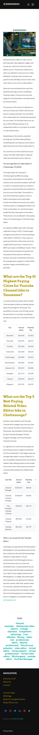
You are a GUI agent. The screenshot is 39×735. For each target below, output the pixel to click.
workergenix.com (9, 600)
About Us (7, 682)
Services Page (9, 692)
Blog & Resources (10, 702)
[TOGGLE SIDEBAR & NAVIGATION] (33, 4)
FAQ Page (7, 696)
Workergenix (18, 656)
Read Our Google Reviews (14, 699)
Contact (6, 685)
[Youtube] (24, 711)
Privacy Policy (8, 731)
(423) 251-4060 (18, 719)
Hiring (20, 637)
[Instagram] (10, 711)
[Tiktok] (29, 711)
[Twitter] (15, 711)
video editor (21, 648)
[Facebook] (5, 711)
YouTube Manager (23, 659)
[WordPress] (19, 711)
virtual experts (19, 651)
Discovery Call (9, 678)
